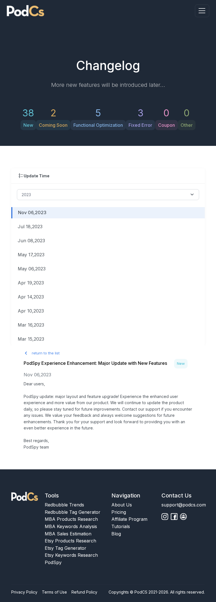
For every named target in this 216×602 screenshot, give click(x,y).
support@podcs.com (183, 505)
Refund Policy (84, 592)
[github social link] (164, 516)
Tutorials (120, 526)
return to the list (45, 353)
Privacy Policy (24, 592)
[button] (202, 10)
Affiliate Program (129, 519)
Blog (116, 534)
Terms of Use (54, 592)
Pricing (118, 512)
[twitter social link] (174, 516)
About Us (121, 505)
